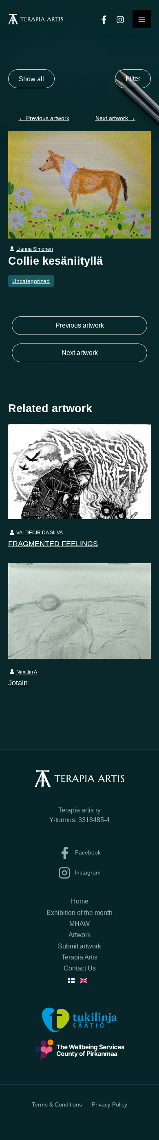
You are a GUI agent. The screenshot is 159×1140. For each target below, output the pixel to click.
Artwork (79, 934)
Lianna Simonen (34, 249)
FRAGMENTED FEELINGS (53, 543)
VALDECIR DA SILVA (39, 532)
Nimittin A (26, 672)
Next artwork (115, 118)
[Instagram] (120, 20)
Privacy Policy (109, 1104)
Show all (31, 79)
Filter (133, 78)
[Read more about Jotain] (79, 610)
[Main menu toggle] (141, 19)
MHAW (79, 923)
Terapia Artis (79, 957)
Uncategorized (31, 281)
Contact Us (80, 968)
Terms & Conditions (57, 1104)
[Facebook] (104, 20)
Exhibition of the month (79, 912)
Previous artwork (44, 118)
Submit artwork (79, 946)
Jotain (18, 682)
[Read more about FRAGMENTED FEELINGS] (79, 471)
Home (79, 901)
